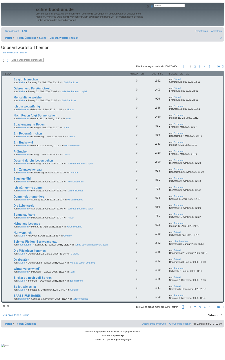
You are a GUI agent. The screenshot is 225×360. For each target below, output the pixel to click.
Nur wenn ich (23, 232)
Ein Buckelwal (23, 142)
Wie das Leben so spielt (74, 91)
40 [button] (218, 66)
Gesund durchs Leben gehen (33, 160)
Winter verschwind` (27, 268)
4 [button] (204, 66)
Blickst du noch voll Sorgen (33, 277)
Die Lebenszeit (24, 205)
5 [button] (209, 66)
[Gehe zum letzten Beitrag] (182, 79)
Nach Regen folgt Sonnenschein (35, 115)
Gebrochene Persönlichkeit (32, 88)
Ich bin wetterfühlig (27, 106)
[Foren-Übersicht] (19, 12)
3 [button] (200, 66)
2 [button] (195, 66)
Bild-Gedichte (71, 82)
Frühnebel (20, 151)
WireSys (120, 335)
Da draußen (21, 259)
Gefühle (67, 235)
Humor (70, 109)
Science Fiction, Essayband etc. (35, 241)
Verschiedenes (72, 145)
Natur (68, 118)
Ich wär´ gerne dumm (28, 187)
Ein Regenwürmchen (28, 133)
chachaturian (25, 244)
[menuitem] (23, 31)
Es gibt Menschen (26, 79)
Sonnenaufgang (24, 214)
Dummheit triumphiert (29, 196)
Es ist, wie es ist (25, 286)
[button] (183, 66)
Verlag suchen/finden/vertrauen (91, 244)
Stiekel (21, 82)
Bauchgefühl (22, 178)
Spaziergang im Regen (29, 124)
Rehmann (23, 109)
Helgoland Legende (27, 223)
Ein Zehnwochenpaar (28, 169)
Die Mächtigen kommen (30, 250)
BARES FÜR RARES (27, 295)
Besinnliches (76, 280)
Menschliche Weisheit (28, 97)
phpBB (100, 331)
